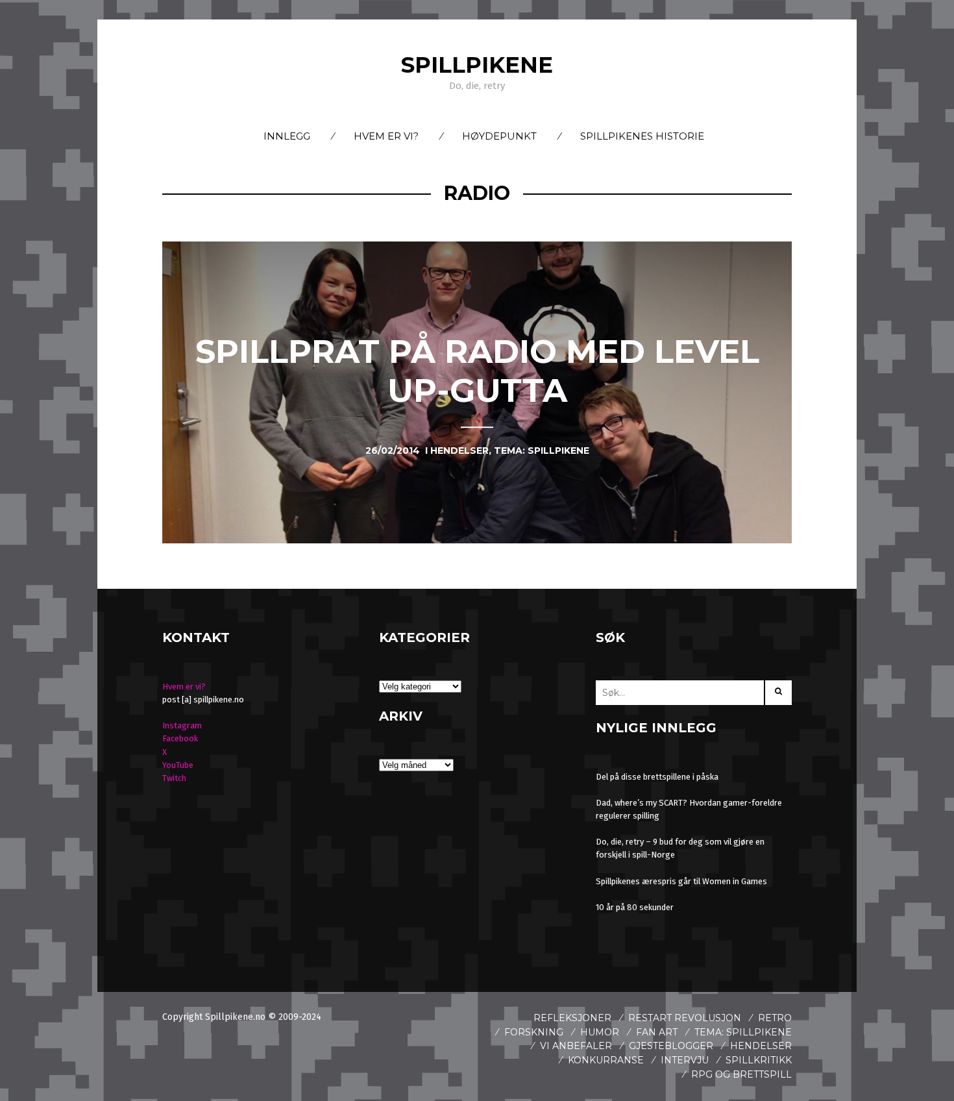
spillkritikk (759, 1060)
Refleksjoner (572, 1018)
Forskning (533, 1032)
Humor (599, 1032)
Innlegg (286, 136)
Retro (775, 1018)
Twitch (174, 778)
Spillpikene (477, 65)
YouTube (177, 765)
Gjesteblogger (671, 1046)
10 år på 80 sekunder (635, 907)
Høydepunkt (499, 136)
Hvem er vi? (386, 136)
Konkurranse (606, 1060)
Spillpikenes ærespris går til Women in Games (681, 881)
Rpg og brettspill (741, 1074)
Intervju (685, 1060)
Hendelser (761, 1046)
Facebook (180, 738)
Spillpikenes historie (642, 136)
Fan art (657, 1032)
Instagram (182, 725)
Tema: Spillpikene (743, 1032)
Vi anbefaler (576, 1046)
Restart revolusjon (684, 1018)
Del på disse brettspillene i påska (657, 777)
